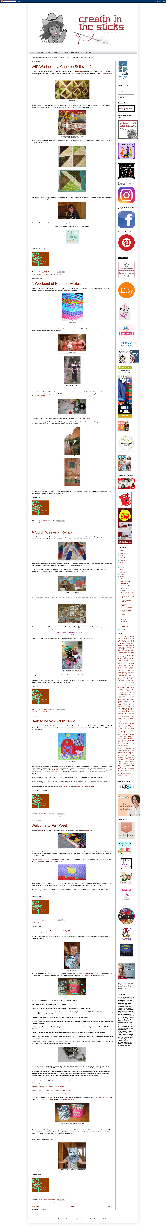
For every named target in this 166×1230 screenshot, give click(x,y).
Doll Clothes (128, 675)
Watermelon (127, 767)
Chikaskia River (122, 663)
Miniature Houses (123, 713)
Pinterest (129, 725)
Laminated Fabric (40, 1202)
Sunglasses (120, 757)
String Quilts (131, 752)
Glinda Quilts (80, 71)
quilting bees (128, 773)
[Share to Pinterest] (64, 272)
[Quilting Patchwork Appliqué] (126, 900)
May (122, 617)
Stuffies (120, 753)
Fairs (37, 922)
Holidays (121, 698)
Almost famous (130, 643)
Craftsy (132, 672)
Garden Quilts (129, 689)
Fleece (119, 685)
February (124, 624)
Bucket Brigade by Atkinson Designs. (50, 1130)
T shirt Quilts (127, 757)
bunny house (78, 670)
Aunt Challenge (127, 647)
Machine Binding (122, 710)
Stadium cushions (122, 750)
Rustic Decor (130, 742)
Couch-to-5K (121, 670)
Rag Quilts (127, 738)
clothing (132, 768)
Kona (130, 704)
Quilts (51, 274)
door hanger (121, 770)
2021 (121, 558)
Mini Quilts (130, 711)
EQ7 (127, 679)
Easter (132, 679)
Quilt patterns (46, 274)
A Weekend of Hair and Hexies (56, 284)
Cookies (120, 668)
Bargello (127, 648)
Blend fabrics (131, 650)
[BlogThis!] (60, 272)
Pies (123, 723)
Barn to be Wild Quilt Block (53, 721)
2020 (121, 560)
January (123, 626)
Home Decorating (129, 698)
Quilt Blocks (44, 712)
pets (125, 772)
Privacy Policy (56, 52)
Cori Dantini (126, 668)
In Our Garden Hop (123, 699)
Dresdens (124, 677)
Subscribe (120, 90)
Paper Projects (126, 720)
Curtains (120, 673)
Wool (128, 768)
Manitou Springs (63, 422)
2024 (121, 551)
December (124, 578)
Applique (38, 816)
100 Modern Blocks (123, 636)
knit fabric (120, 772)
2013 (121, 576)
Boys (133, 657)
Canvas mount (128, 662)
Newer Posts (35, 1206)
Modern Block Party (123, 715)
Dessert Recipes (130, 673)
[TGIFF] (126, 940)
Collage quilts (123, 667)
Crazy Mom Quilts (60, 786)
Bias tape (124, 650)
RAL (133, 736)
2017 (121, 567)
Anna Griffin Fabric (123, 645)
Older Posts (109, 1206)
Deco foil (124, 673)
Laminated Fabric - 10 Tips (53, 932)
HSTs (131, 692)
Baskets (132, 648)
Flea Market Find (131, 684)
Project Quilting (124, 728)
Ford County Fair (52, 726)
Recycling (120, 740)
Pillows (132, 723)
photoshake (129, 772)
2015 (121, 572)
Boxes (129, 657)
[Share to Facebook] (63, 272)
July (122, 590)
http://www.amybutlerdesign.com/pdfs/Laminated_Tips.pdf (48, 1086)
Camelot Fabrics (121, 662)
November (124, 581)
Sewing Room (128, 745)
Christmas (131, 663)
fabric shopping (85, 973)
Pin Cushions (122, 725)
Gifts (125, 691)
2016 (121, 569)
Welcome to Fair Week (50, 825)
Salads (119, 743)
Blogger (107, 1218)
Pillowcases (127, 723)
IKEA (87, 392)
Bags (123, 649)
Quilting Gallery (122, 736)
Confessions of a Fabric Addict (85, 786)
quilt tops (123, 773)
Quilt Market (123, 732)
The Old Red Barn (54, 770)
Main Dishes (131, 710)
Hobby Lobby (88, 1131)
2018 (121, 565)
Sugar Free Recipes (128, 753)
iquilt (133, 770)
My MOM (48, 1202)
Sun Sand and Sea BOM (126, 755)
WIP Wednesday (105, 73)
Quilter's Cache (36, 770)
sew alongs (131, 775)
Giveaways (130, 691)
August (123, 588)
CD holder (124, 660)
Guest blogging (125, 692)
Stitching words (131, 750)
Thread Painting (129, 761)
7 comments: (51, 1199)
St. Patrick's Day (128, 748)
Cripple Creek (75, 422)
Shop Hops (127, 747)
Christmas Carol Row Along (126, 665)
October (123, 583)
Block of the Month (124, 653)
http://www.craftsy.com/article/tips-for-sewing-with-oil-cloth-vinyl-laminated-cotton (54, 1094)
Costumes (131, 668)
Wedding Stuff (122, 768)
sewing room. (86, 418)
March (123, 621)
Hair (37, 523)
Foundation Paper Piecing (52, 816)
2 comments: (51, 272)
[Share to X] (61, 272)
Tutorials (57, 1202)
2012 (121, 629)
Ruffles (120, 742)
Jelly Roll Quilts (125, 704)
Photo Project (127, 721)
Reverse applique (130, 740)
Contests (38, 712)
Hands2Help (121, 696)
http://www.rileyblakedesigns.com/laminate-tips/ (45, 1083)
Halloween (121, 694)
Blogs (124, 657)
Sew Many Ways (69, 1099)
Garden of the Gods (52, 422)
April (122, 619)
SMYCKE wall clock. (39, 395)
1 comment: (51, 520)
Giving (119, 692)
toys (119, 777)
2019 (121, 562)
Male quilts (121, 711)
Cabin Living (130, 660)
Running (124, 742)
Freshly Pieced (42, 75)
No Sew (126, 718)
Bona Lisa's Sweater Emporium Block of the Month (77, 52)
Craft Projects (126, 672)
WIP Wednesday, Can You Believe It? (62, 67)
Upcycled (126, 763)
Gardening (121, 691)
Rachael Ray (121, 738)
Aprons (120, 647)
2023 (121, 553)
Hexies (40, 523)
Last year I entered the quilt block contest (43, 859)
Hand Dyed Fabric (129, 694)
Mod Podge (131, 713)
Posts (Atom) (42, 1209)
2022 (121, 555)
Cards (133, 662)
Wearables (132, 766)
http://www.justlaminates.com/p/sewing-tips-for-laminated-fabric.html (51, 1090)
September (124, 586)
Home (31, 52)
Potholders (131, 727)
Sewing (53, 1202)
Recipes (132, 738)
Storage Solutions (122, 752)
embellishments (128, 770)
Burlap (119, 660)
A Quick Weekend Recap (52, 532)
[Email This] (58, 272)
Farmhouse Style (122, 684)
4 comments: (51, 709)
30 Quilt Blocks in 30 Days (43, 52)
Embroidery (121, 680)
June (122, 614)
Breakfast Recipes (129, 658)
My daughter (39, 274)
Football (125, 685)
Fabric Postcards (130, 682)
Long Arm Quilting (128, 708)
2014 (121, 574)
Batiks (119, 650)
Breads (120, 658)
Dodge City (121, 675)
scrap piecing (124, 775)
